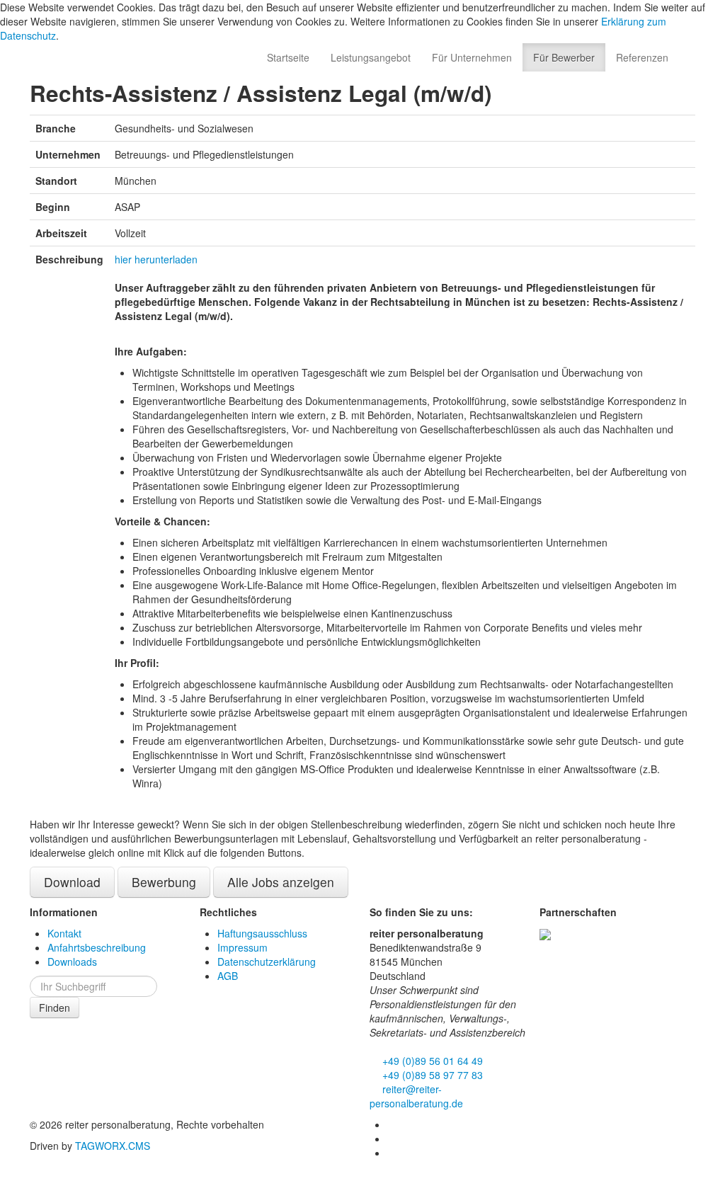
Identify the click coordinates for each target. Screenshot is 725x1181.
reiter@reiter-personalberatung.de (416, 1096)
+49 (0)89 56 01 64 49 (431, 1061)
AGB (227, 976)
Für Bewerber (564, 57)
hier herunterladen (156, 259)
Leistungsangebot (371, 57)
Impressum (242, 947)
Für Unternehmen (472, 57)
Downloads (72, 961)
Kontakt (64, 933)
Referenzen (642, 57)
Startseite (288, 57)
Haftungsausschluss (262, 933)
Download (72, 882)
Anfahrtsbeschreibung (96, 947)
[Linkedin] (392, 1124)
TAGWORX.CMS (112, 1146)
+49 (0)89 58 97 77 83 (431, 1075)
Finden (54, 1007)
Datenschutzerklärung (266, 961)
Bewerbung (164, 882)
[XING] (392, 1138)
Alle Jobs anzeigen (280, 882)
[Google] (392, 1153)
